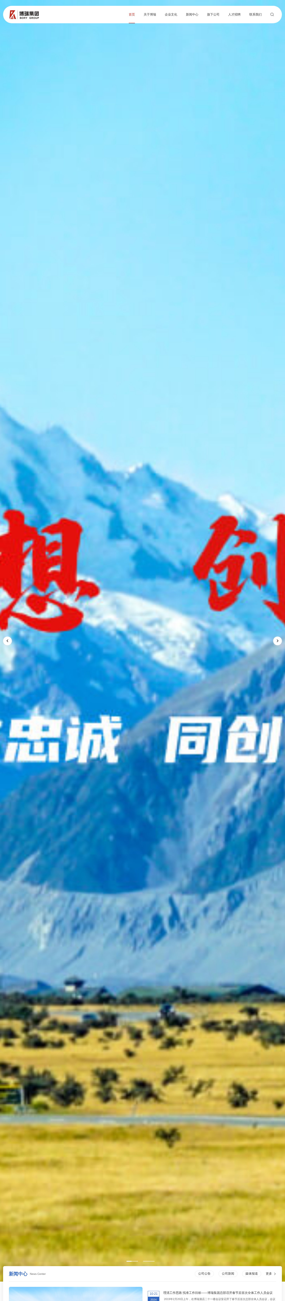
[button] (132, 1261)
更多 (269, 1273)
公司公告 (204, 1273)
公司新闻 (228, 1273)
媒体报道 (251, 1273)
